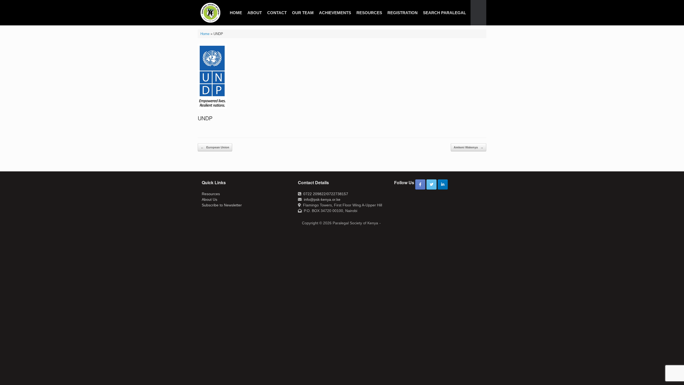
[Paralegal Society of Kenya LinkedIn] (443, 184)
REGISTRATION (402, 12)
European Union (215, 147)
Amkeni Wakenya (468, 147)
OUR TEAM (303, 12)
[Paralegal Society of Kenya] (210, 13)
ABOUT (254, 12)
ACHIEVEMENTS (335, 12)
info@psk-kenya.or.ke (322, 199)
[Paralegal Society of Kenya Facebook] (420, 184)
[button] (478, 12)
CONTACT (277, 12)
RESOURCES (369, 12)
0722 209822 (314, 194)
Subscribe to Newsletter (222, 205)
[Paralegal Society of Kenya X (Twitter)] (431, 184)
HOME (236, 12)
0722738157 (337, 194)
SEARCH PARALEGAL (444, 12)
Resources (211, 194)
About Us (209, 199)
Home (204, 34)
